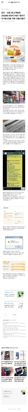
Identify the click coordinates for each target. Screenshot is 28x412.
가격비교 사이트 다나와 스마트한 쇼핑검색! (9, 292)
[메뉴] (2, 2)
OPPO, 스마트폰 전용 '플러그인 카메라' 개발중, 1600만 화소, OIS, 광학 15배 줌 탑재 (11, 330)
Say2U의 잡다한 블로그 (8, 393)
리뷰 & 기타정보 (6, 320)
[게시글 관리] (9, 315)
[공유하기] (7, 315)
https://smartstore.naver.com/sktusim (12, 301)
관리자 (19, 409)
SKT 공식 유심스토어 (9, 303)
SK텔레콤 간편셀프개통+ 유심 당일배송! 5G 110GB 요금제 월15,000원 (9, 306)
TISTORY (14, 409)
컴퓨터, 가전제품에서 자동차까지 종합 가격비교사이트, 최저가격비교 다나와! (9, 295)
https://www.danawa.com (10, 290)
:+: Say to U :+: (14, 2)
